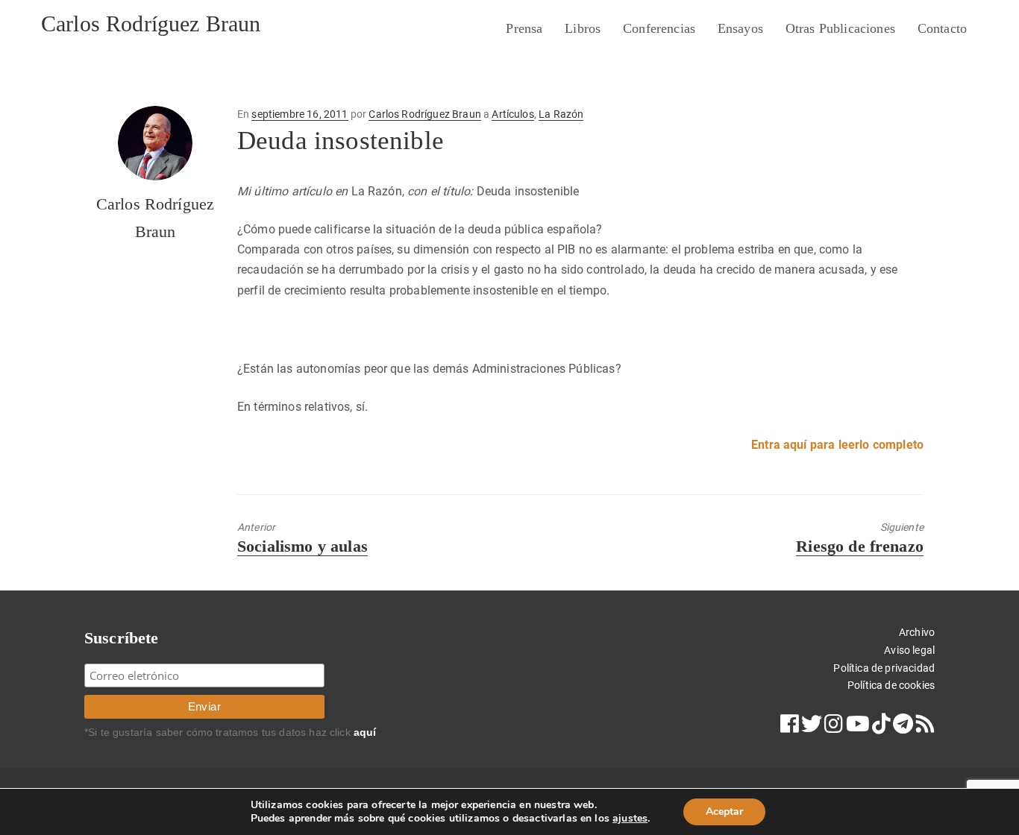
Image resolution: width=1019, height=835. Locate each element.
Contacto (942, 28)
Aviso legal (909, 650)
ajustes (630, 818)
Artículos (512, 114)
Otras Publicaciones (840, 28)
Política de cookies (891, 685)
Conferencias (659, 28)
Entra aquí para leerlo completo (837, 445)
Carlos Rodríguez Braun (151, 23)
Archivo (917, 632)
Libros (583, 28)
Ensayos (740, 28)
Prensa (524, 28)
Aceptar (724, 811)
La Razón (561, 114)
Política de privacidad (884, 668)
